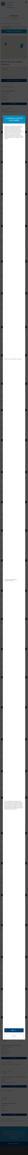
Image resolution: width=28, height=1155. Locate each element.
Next (13, 1030)
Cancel (14, 1036)
